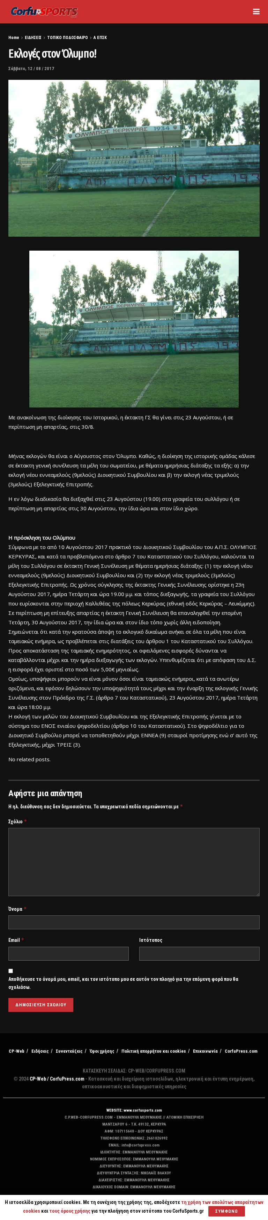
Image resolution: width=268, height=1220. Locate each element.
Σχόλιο (17, 821)
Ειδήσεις (40, 1051)
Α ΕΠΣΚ (100, 37)
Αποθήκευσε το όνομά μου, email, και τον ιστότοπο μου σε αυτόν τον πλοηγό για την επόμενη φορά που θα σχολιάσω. (123, 983)
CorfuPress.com (241, 1051)
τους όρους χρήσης (70, 1211)
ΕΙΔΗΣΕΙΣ (33, 37)
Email (16, 940)
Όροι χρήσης (102, 1051)
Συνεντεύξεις (69, 1051)
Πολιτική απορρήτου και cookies (153, 1051)
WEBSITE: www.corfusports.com (134, 1110)
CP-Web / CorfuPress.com (57, 1079)
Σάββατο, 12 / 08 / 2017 (31, 68)
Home (13, 37)
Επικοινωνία (205, 1051)
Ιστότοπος (150, 940)
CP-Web (16, 1051)
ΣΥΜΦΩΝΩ (226, 1211)
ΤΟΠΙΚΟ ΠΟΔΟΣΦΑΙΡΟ (67, 37)
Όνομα (17, 909)
